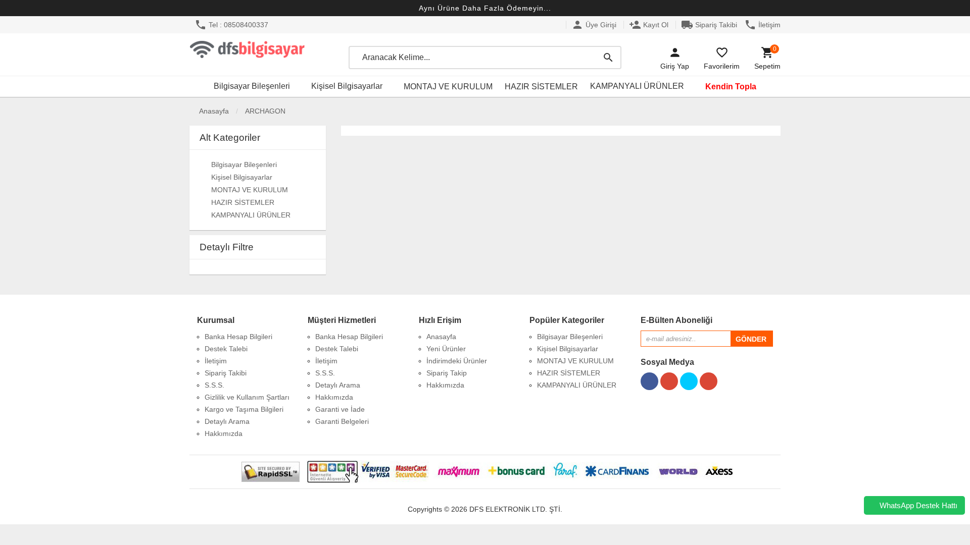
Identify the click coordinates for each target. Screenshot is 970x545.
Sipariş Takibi (709, 25)
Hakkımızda (224, 433)
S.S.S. (214, 385)
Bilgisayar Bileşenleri (252, 86)
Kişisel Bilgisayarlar (346, 86)
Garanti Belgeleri (342, 421)
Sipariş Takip (446, 373)
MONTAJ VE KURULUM (448, 86)
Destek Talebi (226, 349)
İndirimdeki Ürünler (456, 361)
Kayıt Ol (648, 25)
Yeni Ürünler (446, 349)
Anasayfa (213, 111)
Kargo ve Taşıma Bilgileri (244, 409)
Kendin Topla (730, 86)
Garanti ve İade (340, 409)
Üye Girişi (593, 25)
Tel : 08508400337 (231, 25)
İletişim (762, 25)
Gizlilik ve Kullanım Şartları (247, 397)
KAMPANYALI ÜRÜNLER (637, 86)
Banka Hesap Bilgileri (238, 337)
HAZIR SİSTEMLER (541, 86)
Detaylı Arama (227, 421)
